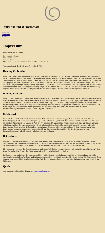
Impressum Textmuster (42, 171)
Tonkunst (5, 33)
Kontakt (5, 37)
